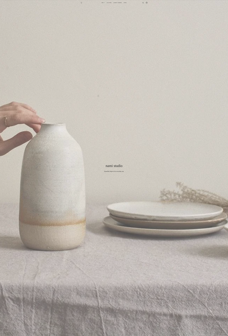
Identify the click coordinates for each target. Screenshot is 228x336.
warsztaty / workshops (117, 2)
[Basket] (146, 2)
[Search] (143, 2)
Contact (125, 2)
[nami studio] (81, 2)
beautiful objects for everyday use (114, 171)
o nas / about (109, 2)
